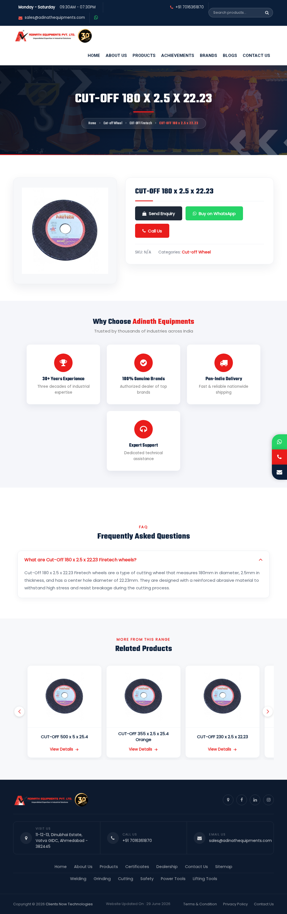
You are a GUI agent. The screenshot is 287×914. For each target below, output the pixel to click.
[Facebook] (241, 800)
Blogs (230, 55)
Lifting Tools (205, 878)
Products (144, 55)
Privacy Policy (235, 904)
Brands (208, 55)
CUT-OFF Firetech (140, 123)
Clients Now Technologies (69, 904)
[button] (19, 712)
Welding (78, 878)
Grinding (102, 878)
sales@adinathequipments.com (55, 17)
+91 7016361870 (189, 7)
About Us (116, 55)
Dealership (167, 866)
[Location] (228, 800)
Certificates (137, 866)
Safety (147, 878)
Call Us (155, 231)
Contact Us (256, 55)
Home (94, 55)
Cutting (125, 878)
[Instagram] (268, 800)
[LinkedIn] (255, 800)
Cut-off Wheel (112, 123)
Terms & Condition (200, 904)
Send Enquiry (162, 213)
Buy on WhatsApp (217, 213)
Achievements (177, 55)
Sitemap (223, 866)
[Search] (267, 12)
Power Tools (173, 878)
